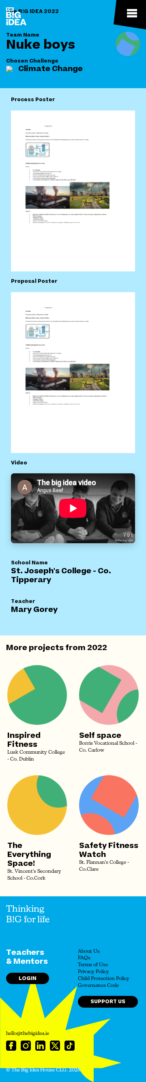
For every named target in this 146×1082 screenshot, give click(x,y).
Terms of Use (93, 965)
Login (27, 978)
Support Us (107, 1001)
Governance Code (98, 985)
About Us (89, 951)
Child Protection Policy (103, 978)
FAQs (84, 958)
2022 (97, 647)
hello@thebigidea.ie (27, 1033)
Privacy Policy (93, 971)
